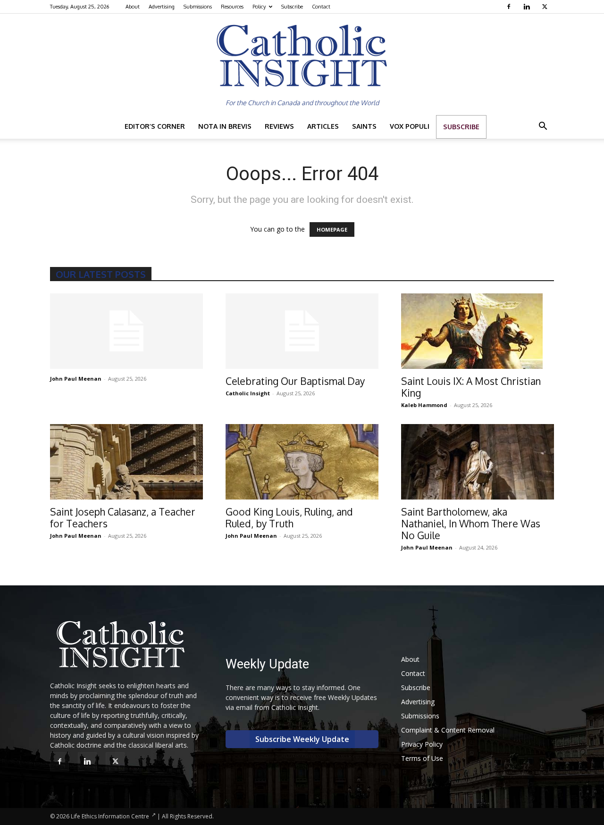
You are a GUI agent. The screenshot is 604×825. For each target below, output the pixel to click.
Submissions (198, 6)
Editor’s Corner (155, 126)
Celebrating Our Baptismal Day (295, 381)
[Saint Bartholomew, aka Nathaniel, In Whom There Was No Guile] (477, 462)
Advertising (162, 6)
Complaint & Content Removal (448, 729)
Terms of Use (422, 758)
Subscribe (292, 6)
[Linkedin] (528, 6)
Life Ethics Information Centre (110, 816)
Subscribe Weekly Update (302, 739)
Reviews (279, 126)
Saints (364, 126)
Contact (321, 6)
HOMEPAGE (332, 229)
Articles (323, 126)
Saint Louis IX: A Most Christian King (471, 387)
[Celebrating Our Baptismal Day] (302, 331)
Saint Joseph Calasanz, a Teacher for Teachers (122, 517)
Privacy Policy (422, 744)
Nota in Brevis (225, 126)
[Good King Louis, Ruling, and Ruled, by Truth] (302, 462)
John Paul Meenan (75, 378)
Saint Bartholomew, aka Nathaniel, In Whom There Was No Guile (470, 523)
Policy (259, 6)
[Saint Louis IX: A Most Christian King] (477, 331)
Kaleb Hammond (424, 404)
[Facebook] (510, 6)
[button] (542, 127)
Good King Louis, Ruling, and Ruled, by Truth (289, 517)
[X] (545, 6)
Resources (232, 6)
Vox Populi (409, 126)
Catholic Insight (248, 393)
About (133, 6)
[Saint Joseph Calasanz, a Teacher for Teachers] (126, 462)
